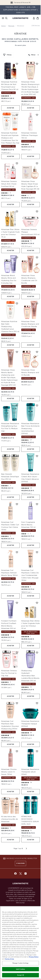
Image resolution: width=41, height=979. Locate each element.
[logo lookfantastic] (20, 18)
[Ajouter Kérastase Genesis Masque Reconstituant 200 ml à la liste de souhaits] (37, 211)
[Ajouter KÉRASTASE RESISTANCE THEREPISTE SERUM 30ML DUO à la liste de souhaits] (37, 798)
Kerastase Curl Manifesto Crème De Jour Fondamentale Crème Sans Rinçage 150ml (30, 575)
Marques (11, 26)
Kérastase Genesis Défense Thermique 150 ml (29, 135)
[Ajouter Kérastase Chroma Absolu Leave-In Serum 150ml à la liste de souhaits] (16, 751)
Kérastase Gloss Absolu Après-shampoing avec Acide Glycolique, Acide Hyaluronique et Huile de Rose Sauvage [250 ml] (9, 377)
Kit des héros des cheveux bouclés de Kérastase (9, 819)
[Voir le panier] (37, 18)
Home (3, 26)
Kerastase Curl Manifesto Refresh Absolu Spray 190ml (9, 572)
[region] (20, 942)
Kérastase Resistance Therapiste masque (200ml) (30, 723)
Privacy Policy (33, 957)
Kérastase (20, 34)
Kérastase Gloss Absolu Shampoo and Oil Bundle (30, 372)
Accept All (20, 975)
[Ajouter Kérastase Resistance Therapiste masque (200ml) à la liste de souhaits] (37, 703)
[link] (34, 18)
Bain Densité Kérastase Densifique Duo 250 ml (10, 476)
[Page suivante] (26, 848)
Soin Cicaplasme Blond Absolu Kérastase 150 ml (28, 524)
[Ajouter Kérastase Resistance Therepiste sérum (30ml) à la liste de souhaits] (37, 751)
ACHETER (10, 108)
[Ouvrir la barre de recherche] (6, 18)
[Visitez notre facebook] (15, 873)
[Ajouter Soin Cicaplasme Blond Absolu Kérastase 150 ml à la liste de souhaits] (37, 504)
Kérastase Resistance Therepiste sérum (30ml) (30, 771)
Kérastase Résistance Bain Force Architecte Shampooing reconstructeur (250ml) (30, 428)
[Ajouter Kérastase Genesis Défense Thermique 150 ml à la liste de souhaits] (37, 114)
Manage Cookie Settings (21, 963)
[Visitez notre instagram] (25, 873)
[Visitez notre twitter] (20, 873)
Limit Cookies (20, 969)
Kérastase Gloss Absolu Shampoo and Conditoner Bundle (30, 323)
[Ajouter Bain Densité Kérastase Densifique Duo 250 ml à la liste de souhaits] (16, 456)
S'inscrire (20, 863)
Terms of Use (9, 959)
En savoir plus (20, 45)
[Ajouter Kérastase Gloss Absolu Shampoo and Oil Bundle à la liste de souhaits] (37, 351)
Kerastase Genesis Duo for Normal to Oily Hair (9, 673)
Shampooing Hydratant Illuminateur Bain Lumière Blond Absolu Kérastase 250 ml (30, 676)
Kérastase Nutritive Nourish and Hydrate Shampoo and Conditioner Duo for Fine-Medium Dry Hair (10, 138)
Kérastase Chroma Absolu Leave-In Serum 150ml (9, 771)
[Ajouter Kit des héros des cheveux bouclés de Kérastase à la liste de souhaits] (16, 798)
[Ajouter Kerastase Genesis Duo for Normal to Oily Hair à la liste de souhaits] (16, 652)
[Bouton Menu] (2, 18)
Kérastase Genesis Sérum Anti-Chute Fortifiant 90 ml (9, 183)
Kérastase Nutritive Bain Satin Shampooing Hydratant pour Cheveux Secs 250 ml (10, 326)
